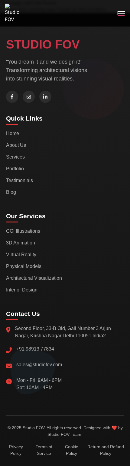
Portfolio (15, 168)
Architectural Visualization (34, 278)
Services (15, 156)
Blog (11, 192)
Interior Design (21, 289)
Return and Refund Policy (105, 450)
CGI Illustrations (23, 231)
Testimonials (19, 180)
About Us (16, 145)
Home (12, 133)
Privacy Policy (16, 450)
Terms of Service (44, 450)
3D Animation (20, 242)
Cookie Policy (71, 450)
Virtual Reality (21, 254)
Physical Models (23, 266)
